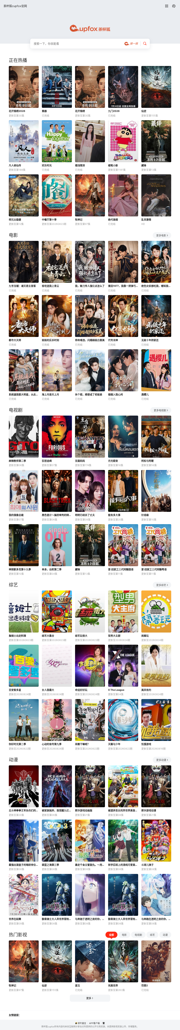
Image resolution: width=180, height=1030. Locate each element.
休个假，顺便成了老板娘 (88, 394)
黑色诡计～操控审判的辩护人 (57, 514)
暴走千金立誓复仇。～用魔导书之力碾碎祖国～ (90, 864)
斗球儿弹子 (147, 864)
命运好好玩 (81, 689)
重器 (44, 110)
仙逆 (143, 110)
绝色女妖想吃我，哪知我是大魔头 (156, 285)
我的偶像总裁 (16, 514)
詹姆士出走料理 (17, 635)
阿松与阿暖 (147, 460)
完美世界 (113, 985)
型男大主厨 (114, 635)
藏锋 (143, 165)
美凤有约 (146, 689)
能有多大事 (114, 514)
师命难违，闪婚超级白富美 (90, 340)
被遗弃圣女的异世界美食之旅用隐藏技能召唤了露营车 (123, 810)
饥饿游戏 (146, 744)
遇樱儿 (145, 394)
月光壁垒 (113, 460)
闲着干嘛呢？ (82, 744)
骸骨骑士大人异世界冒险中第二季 (123, 918)
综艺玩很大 (81, 635)
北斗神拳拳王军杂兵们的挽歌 (24, 810)
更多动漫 (161, 759)
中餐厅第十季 (49, 219)
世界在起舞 (15, 918)
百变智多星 (15, 689)
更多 (88, 998)
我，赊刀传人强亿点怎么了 (90, 285)
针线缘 (145, 514)
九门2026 (114, 110)
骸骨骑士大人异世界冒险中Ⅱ (57, 918)
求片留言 (82, 1023)
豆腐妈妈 (80, 460)
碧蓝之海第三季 (50, 864)
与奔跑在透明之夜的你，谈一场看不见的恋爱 (156, 918)
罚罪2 (144, 985)
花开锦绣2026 (17, 110)
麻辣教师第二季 (17, 460)
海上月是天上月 (50, 394)
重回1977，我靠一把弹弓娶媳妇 (123, 285)
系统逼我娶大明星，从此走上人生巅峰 (24, 394)
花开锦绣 (80, 110)
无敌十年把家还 (150, 340)
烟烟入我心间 (115, 394)
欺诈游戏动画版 (83, 810)
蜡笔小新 (113, 165)
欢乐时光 (47, 165)
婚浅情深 (80, 165)
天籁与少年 (114, 744)
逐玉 (77, 985)
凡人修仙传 (15, 165)
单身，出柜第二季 (52, 569)
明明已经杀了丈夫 (85, 514)
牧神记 (78, 219)
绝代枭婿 (113, 219)
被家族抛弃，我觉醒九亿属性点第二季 (57, 810)
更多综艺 (161, 584)
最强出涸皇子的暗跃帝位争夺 (24, 864)
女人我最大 (48, 689)
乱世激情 (146, 219)
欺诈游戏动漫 (148, 810)
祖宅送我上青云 (50, 285)
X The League (116, 689)
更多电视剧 (160, 410)
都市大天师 (15, 340)
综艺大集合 (48, 635)
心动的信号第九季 (52, 744)
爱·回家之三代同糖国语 (120, 569)
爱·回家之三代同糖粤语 (154, 569)
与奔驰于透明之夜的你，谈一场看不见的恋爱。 (90, 918)
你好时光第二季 (17, 744)
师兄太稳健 (15, 219)
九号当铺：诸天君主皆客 (22, 285)
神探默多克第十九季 (20, 569)
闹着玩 (145, 635)
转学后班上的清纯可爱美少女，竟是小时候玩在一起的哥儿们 (123, 864)
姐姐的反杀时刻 (50, 340)
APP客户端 (94, 1023)
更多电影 (161, 235)
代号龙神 (113, 340)
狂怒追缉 (47, 460)
